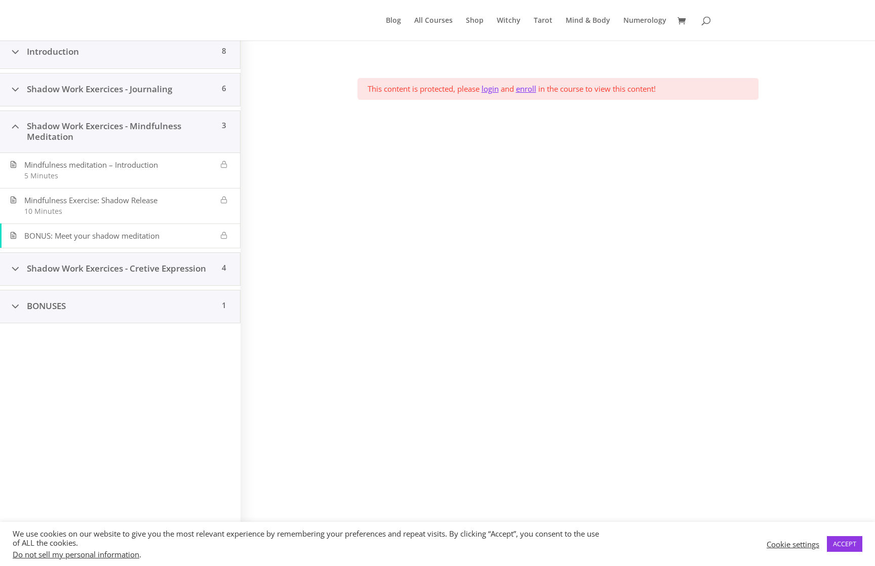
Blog (393, 21)
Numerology (644, 21)
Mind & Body (588, 21)
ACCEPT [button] (844, 543)
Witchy (509, 21)
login (490, 89)
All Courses (433, 21)
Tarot (543, 21)
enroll (526, 89)
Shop (475, 21)
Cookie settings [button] (793, 544)
